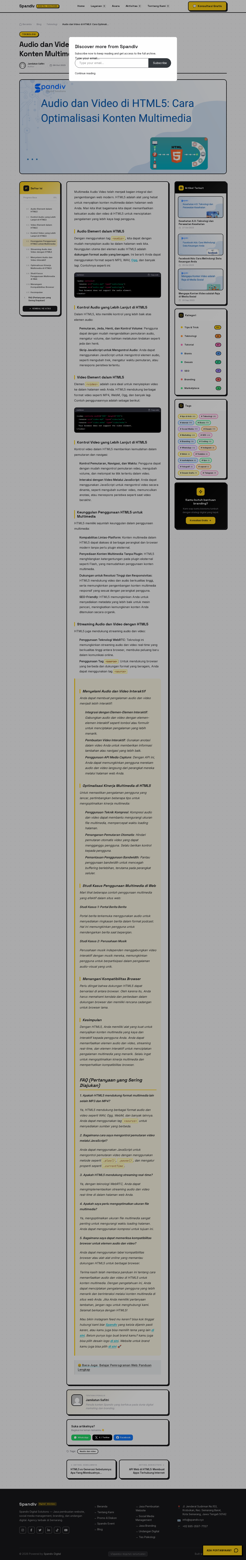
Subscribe (160, 63)
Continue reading (85, 73)
